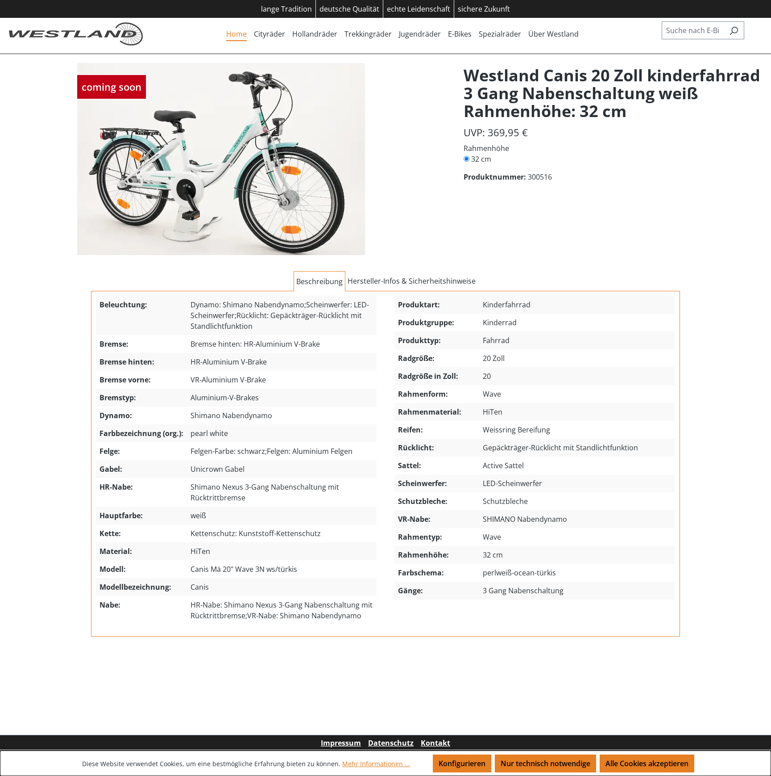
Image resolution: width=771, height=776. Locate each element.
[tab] (319, 281)
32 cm (481, 159)
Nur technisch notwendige (545, 763)
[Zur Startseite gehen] (76, 34)
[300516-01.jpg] (221, 159)
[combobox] (693, 30)
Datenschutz (391, 743)
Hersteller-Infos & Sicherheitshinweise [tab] (412, 281)
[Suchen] (733, 30)
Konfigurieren (462, 763)
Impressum (341, 743)
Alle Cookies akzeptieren (646, 763)
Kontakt (435, 743)
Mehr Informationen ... (376, 763)
